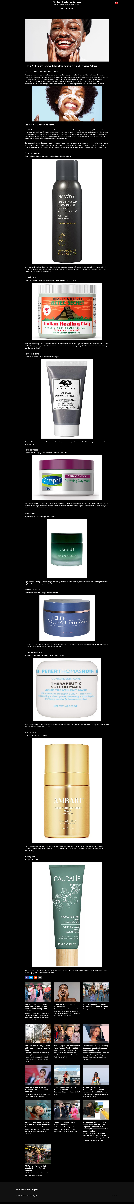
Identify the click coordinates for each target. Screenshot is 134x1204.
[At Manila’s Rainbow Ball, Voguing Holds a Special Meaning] (38, 1154)
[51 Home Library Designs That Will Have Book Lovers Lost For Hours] (38, 1033)
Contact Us (114, 1196)
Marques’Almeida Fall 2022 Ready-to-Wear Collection (94, 1088)
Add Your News (69, 8)
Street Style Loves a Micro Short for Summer (65, 1088)
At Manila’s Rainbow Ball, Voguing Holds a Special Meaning (35, 1168)
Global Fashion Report (67, 2)
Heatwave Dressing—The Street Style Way (64, 1123)
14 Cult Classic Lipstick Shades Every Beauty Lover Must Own (37, 1123)
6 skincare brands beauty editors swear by (64, 1005)
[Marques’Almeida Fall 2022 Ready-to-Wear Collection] (96, 1075)
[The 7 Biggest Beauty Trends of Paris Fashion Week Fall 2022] (67, 1033)
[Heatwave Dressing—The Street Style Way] (67, 1110)
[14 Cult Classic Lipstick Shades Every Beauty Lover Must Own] (38, 1110)
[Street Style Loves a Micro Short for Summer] (67, 1075)
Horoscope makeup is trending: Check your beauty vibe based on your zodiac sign (95, 1048)
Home (61, 8)
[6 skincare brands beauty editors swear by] (67, 992)
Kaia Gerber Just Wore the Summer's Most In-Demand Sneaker (36, 1089)
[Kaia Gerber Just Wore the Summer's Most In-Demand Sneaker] (38, 1075)
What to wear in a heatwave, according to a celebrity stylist (95, 1005)
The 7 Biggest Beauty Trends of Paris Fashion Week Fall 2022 (67, 1047)
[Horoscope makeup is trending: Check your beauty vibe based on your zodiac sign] (96, 1033)
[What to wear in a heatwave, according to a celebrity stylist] (96, 992)
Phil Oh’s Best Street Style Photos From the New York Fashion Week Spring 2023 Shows (36, 1007)
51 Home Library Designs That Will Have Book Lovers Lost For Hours (38, 1048)
